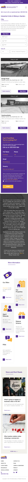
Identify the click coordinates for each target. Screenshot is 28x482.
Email (4, 159)
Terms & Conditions (18, 465)
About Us (3, 463)
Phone (16, 152)
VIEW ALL (13, 451)
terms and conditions (12, 179)
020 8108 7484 (24, 12)
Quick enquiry (6, 91)
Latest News (4, 465)
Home (2, 461)
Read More (5, 34)
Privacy (15, 467)
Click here (5, 288)
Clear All (3, 48)
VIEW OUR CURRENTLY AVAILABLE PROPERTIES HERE (14, 2)
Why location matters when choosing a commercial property (12, 438)
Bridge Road (5, 78)
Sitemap (15, 470)
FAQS (14, 463)
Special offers (5, 470)
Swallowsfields (6, 115)
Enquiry (5, 166)
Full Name (6, 152)
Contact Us (16, 461)
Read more (8, 297)
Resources (4, 467)
